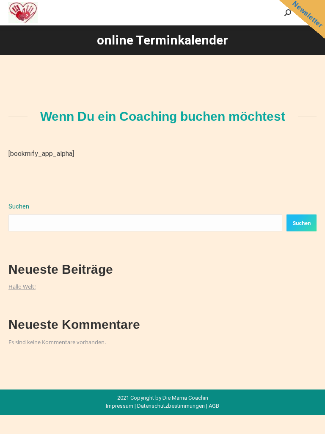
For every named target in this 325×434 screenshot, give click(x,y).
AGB (214, 406)
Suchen (18, 206)
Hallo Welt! (22, 286)
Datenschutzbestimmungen (171, 406)
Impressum (119, 406)
